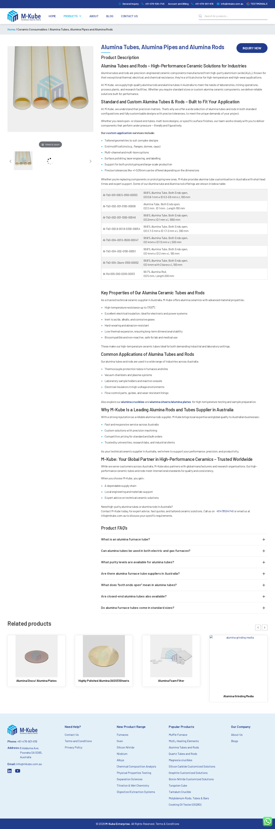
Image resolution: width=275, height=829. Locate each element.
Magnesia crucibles (180, 760)
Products (71, 16)
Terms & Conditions (167, 823)
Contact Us (129, 16)
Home (52, 16)
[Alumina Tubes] (23, 161)
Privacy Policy (73, 747)
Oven (120, 741)
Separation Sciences (130, 779)
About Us (237, 734)
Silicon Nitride (125, 747)
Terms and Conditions (78, 741)
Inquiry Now (252, 48)
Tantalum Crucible (180, 791)
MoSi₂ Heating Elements (184, 741)
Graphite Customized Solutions (188, 772)
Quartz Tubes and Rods (183, 753)
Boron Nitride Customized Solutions (191, 779)
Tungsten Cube (178, 785)
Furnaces (122, 734)
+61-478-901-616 (204, 3)
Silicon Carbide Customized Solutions (192, 766)
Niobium (122, 753)
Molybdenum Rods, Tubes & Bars (189, 798)
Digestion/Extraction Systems (136, 791)
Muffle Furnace (178, 734)
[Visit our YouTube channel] (18, 771)
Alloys (120, 760)
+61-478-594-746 (154, 3)
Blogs (234, 741)
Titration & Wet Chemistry (133, 785)
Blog (109, 16)
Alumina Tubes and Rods (184, 747)
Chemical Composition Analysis (136, 766)
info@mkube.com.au (232, 3)
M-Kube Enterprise (117, 823)
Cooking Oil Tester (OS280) (185, 804)
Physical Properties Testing (134, 772)
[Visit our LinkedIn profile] (10, 771)
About (94, 16)
